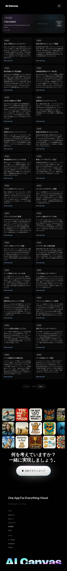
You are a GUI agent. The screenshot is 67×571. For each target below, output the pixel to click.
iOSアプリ (11, 515)
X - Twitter (11, 540)
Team (10, 530)
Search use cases (59, 23)
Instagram (11, 543)
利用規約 (11, 526)
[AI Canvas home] (11, 6)
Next (40, 386)
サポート (11, 519)
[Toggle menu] (59, 5)
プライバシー (12, 523)
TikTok (10, 547)
